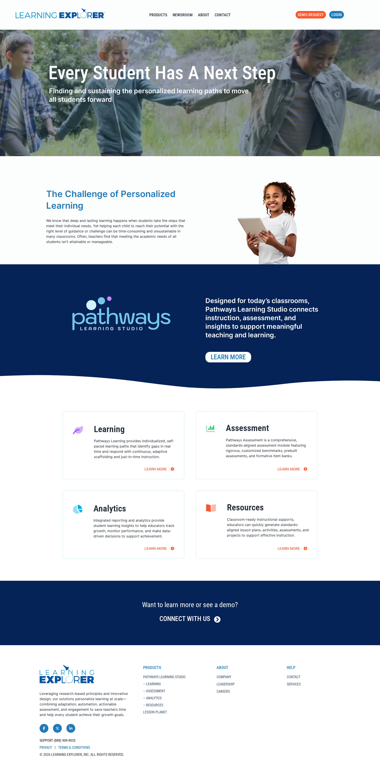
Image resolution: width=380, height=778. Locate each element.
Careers (223, 691)
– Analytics (152, 698)
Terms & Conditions (74, 747)
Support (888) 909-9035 (57, 740)
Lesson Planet (155, 712)
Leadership (226, 684)
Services (294, 684)
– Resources (153, 705)
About (204, 15)
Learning (109, 429)
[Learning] (78, 430)
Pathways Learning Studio (164, 677)
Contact (223, 15)
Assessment (247, 428)
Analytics (109, 508)
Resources (245, 507)
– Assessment (154, 691)
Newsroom (183, 15)
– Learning (152, 684)
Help (291, 667)
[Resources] (211, 508)
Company (224, 677)
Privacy (46, 747)
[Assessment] (210, 429)
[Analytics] (78, 510)
